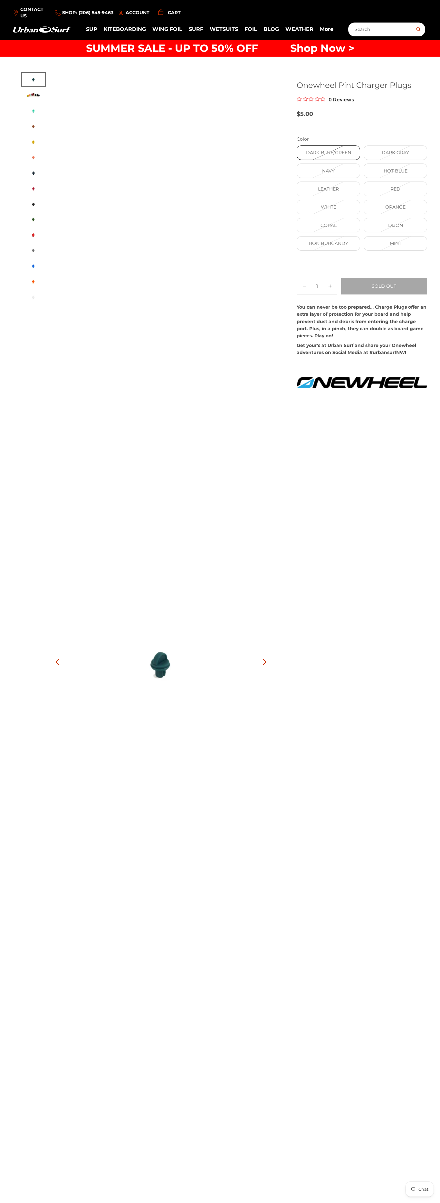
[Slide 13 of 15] (33, 266)
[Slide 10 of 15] (33, 219)
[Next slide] (266, 663)
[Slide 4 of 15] (33, 126)
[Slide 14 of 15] (33, 281)
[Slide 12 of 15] (33, 251)
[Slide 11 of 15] (33, 235)
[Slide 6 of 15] (33, 157)
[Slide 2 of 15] (33, 95)
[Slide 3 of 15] (33, 110)
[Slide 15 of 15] (33, 297)
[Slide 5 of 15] (33, 141)
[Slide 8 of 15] (33, 188)
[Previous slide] (56, 663)
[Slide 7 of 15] (33, 172)
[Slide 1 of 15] (33, 79)
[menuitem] (327, 29)
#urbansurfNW (387, 352)
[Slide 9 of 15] (33, 204)
